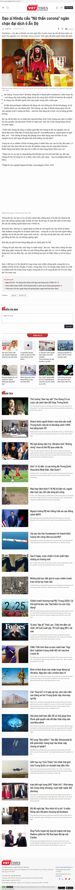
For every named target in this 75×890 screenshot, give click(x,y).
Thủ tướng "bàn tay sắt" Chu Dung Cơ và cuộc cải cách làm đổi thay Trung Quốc (50, 401)
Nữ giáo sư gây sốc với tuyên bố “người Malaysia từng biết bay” (9, 380)
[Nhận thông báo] (57, 7)
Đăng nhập (68, 7)
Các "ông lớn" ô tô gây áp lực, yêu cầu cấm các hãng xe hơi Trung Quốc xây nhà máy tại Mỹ (51, 695)
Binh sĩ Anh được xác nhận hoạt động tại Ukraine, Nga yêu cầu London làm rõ (50, 671)
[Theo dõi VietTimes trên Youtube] (66, 879)
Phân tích (8, 393)
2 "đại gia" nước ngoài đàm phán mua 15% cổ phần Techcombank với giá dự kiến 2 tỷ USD (46, 357)
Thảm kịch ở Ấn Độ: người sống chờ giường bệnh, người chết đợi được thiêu (31, 289)
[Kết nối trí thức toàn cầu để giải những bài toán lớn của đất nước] (9, 345)
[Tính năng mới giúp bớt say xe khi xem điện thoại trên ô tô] (65, 370)
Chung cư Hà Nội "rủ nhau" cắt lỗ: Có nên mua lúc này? (64, 355)
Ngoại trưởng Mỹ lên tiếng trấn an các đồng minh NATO (51, 513)
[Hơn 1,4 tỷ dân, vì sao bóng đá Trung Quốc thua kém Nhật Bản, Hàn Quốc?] (15, 473)
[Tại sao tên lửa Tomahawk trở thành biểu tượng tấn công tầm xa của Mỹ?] (15, 540)
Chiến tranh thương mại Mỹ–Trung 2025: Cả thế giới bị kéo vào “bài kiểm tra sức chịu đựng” (51, 604)
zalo (62, 879)
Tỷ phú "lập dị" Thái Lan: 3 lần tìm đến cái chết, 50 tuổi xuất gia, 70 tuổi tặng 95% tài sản (51, 628)
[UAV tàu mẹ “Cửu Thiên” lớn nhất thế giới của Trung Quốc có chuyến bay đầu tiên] (15, 769)
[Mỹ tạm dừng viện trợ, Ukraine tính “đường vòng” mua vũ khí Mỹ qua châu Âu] (15, 451)
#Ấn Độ (14, 295)
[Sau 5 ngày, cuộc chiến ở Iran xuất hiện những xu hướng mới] (15, 563)
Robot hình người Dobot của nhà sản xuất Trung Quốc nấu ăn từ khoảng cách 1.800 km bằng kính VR (50, 425)
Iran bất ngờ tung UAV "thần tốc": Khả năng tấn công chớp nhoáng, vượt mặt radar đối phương (51, 788)
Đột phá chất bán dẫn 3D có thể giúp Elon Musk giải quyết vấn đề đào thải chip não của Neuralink (50, 719)
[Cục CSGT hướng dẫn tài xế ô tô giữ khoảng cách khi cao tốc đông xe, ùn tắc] (47, 370)
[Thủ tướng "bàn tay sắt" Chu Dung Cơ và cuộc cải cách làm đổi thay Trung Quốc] (15, 406)
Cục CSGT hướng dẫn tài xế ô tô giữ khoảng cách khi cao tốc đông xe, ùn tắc (46, 380)
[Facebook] (59, 29)
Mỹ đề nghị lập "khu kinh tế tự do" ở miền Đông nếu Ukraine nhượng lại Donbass (50, 810)
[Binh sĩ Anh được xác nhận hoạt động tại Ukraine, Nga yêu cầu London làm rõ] (15, 676)
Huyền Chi (8, 29)
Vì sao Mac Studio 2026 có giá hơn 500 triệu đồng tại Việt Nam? (27, 356)
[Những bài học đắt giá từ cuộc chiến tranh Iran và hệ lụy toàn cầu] (15, 585)
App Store (61, 888)
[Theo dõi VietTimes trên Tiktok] (69, 879)
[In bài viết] (62, 29)
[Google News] (69, 29)
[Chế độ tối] (61, 7)
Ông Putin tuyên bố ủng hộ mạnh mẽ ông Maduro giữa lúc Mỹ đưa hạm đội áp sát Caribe (50, 834)
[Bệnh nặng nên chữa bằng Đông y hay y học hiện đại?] (28, 370)
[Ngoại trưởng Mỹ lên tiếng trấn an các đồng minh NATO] (15, 518)
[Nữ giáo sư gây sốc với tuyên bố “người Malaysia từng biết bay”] (9, 370)
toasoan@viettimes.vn (66, 867)
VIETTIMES (37, 8)
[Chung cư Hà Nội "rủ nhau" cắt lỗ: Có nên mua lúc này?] (65, 345)
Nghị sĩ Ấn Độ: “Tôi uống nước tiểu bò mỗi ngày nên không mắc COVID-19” (31, 283)
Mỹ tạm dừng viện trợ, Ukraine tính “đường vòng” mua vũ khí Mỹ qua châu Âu (51, 445)
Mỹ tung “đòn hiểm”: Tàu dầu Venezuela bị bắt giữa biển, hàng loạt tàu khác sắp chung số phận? (51, 743)
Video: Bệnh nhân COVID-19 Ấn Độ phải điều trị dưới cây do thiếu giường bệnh (32, 286)
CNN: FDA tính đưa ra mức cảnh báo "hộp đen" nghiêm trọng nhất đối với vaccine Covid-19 (50, 650)
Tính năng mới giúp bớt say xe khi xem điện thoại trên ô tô (64, 379)
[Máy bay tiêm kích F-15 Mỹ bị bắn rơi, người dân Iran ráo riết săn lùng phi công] (15, 496)
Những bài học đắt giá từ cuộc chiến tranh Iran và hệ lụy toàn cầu (51, 580)
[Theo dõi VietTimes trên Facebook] (59, 879)
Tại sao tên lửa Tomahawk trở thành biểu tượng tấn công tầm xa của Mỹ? (50, 535)
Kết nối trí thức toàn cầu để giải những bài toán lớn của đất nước (9, 355)
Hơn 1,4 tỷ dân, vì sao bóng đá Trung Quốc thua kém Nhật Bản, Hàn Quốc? (50, 468)
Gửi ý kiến (69, 326)
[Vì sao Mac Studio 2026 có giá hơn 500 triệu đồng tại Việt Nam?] (28, 345)
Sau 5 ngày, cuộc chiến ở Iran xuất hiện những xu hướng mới (49, 557)
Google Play (69, 888)
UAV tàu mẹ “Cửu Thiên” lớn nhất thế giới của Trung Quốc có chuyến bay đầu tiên (50, 763)
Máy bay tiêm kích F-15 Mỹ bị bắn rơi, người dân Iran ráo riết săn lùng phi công (51, 490)
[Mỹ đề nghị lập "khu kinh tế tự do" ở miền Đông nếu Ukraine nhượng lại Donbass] (15, 815)
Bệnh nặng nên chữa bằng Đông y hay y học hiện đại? (27, 379)
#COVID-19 (22, 295)
